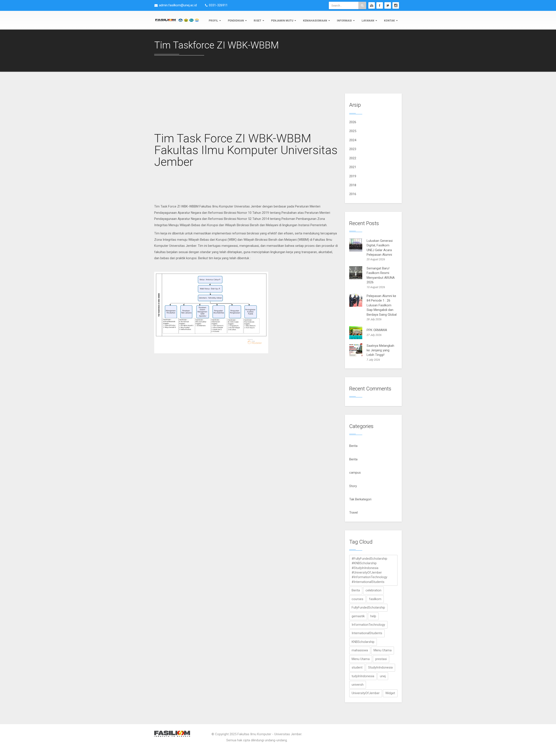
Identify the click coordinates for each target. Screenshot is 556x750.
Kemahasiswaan (315, 20)
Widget (390, 693)
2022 (352, 158)
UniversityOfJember (366, 693)
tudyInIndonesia (363, 676)
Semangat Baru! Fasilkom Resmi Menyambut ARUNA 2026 (381, 275)
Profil (213, 20)
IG (395, 5)
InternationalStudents (367, 633)
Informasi (344, 20)
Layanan (368, 20)
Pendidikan (236, 20)
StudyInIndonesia (380, 667)
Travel (353, 512)
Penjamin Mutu (282, 20)
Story (353, 486)
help (373, 616)
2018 (352, 185)
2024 (352, 140)
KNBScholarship (363, 642)
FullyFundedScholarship (368, 607)
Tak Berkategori (360, 499)
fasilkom (375, 599)
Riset (257, 20)
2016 (352, 194)
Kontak (389, 20)
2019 (352, 176)
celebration (373, 590)
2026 (352, 122)
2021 (352, 167)
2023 (352, 149)
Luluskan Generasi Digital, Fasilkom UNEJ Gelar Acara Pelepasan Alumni (380, 248)
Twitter (387, 5)
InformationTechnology (368, 625)
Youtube (371, 5)
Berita (353, 446)
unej (383, 676)
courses (357, 599)
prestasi (381, 659)
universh (358, 685)
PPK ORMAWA (377, 330)
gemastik (358, 616)
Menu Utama (383, 650)
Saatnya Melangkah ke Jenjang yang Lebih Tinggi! (380, 350)
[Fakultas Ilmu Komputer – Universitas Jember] (177, 20)
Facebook (379, 5)
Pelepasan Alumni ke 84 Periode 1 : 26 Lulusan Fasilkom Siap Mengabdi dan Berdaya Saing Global (382, 305)
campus (355, 473)
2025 (352, 131)
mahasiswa (360, 650)
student (357, 667)
